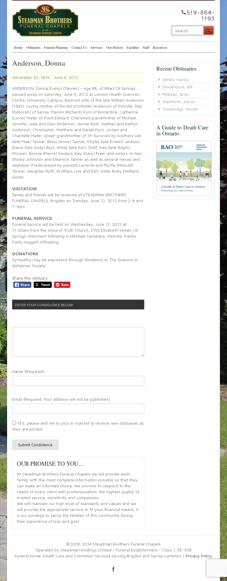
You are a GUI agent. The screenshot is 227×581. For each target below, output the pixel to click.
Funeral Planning (56, 47)
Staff (146, 47)
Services (97, 47)
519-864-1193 (201, 15)
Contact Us (79, 47)
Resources (160, 47)
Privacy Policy (199, 555)
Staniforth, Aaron (178, 101)
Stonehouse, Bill (177, 86)
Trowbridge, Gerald (180, 108)
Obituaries (33, 47)
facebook (113, 569)
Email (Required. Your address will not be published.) (61, 399)
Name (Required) (28, 371)
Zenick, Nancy (175, 79)
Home (18, 47)
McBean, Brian (175, 94)
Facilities (133, 47)
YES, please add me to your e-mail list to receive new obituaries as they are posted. (78, 426)
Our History (114, 47)
